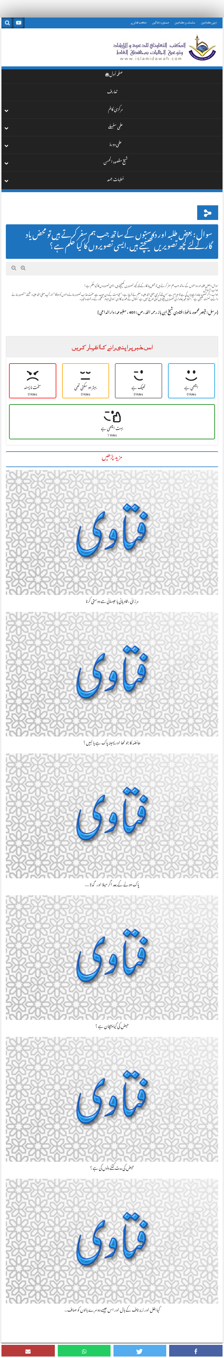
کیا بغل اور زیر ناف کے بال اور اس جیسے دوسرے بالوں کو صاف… (112, 1310)
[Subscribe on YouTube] (18, 23)
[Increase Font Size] (23, 268)
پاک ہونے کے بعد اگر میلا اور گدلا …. (112, 885)
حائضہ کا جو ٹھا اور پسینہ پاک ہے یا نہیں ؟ (112, 743)
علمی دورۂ (116, 145)
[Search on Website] (7, 23)
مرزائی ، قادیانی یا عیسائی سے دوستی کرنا (112, 601)
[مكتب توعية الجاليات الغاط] (164, 47)
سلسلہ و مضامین (185, 22)
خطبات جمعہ (115, 180)
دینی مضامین (209, 22)
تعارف (112, 93)
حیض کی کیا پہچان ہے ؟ (112, 1026)
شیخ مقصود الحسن (116, 163)
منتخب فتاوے (138, 22)
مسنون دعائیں (160, 22)
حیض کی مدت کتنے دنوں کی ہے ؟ (112, 1168)
